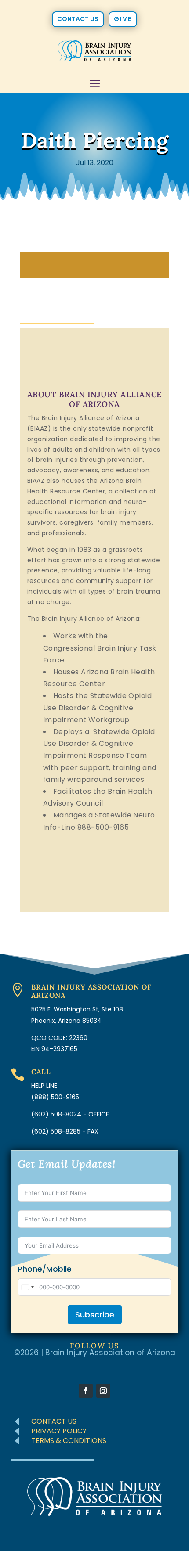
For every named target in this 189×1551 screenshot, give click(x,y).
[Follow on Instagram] (103, 1391)
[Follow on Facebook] (86, 1391)
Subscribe (94, 1314)
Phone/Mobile (45, 1269)
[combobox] (27, 1287)
